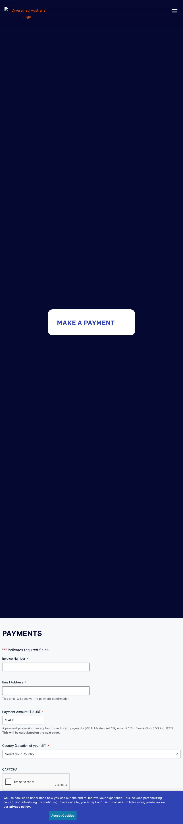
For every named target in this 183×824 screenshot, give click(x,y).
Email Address (14, 682)
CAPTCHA (9, 769)
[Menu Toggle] (175, 11)
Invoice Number (15, 658)
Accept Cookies (62, 815)
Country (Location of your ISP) (25, 745)
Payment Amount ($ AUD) (22, 712)
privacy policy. (20, 806)
